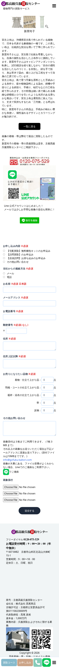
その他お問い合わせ (14, 418)
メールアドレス (15, 297)
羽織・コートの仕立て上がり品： (23, 387)
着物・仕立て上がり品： (28, 380)
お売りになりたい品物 (19, 374)
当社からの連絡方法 (18, 268)
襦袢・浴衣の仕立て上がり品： (24, 395)
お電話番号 (13, 311)
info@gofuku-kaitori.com (17, 459)
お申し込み (25, 662)
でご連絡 (14, 471)
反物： (37, 410)
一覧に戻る (29, 126)
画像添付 (8, 480)
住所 (9, 338)
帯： (39, 402)
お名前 (14, 283)
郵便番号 (15, 325)
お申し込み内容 (15, 246)
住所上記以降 (14, 356)
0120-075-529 (31, 539)
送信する (29, 510)
